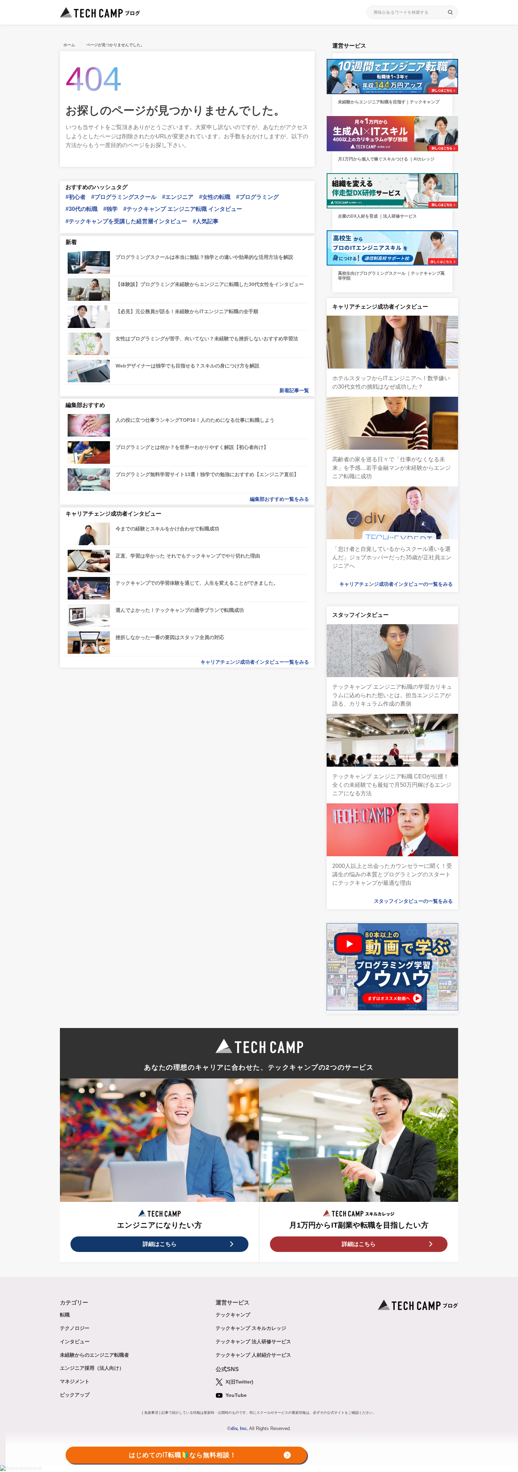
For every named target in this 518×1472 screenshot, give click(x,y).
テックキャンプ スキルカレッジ (251, 1328)
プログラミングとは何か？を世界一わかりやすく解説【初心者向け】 (192, 447)
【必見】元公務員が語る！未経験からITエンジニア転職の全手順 (187, 311)
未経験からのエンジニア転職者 (94, 1355)
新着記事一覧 (294, 390)
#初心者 (76, 197)
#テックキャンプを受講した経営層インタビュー (126, 221)
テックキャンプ (233, 1315)
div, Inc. (239, 1428)
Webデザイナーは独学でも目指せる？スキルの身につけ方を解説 (187, 366)
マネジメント (75, 1381)
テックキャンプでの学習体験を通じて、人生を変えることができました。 (197, 583)
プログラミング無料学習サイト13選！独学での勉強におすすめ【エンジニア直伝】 (207, 474)
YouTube (235, 1395)
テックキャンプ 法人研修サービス (253, 1341)
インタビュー (75, 1341)
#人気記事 (205, 221)
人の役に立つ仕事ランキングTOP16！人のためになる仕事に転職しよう (195, 420)
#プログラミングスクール (123, 197)
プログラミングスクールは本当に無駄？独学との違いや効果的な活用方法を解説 (204, 257)
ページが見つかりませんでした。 (115, 45)
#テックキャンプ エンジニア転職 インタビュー (182, 209)
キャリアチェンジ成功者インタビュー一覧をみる (255, 662)
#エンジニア (177, 197)
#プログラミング (257, 197)
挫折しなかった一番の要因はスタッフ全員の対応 (170, 637)
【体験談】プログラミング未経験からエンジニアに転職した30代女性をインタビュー (210, 284)
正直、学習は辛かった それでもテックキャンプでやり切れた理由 (188, 556)
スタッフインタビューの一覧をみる (413, 901)
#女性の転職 (214, 197)
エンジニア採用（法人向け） (92, 1368)
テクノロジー (75, 1328)
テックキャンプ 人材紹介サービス (253, 1355)
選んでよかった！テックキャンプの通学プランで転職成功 (180, 610)
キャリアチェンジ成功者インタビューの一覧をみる (396, 584)
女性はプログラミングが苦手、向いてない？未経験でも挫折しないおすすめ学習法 (207, 338)
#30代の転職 (82, 209)
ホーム (69, 45)
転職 (65, 1315)
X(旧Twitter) (238, 1382)
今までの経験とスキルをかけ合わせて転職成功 (167, 528)
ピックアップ (75, 1395)
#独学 (110, 209)
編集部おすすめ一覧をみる (279, 499)
